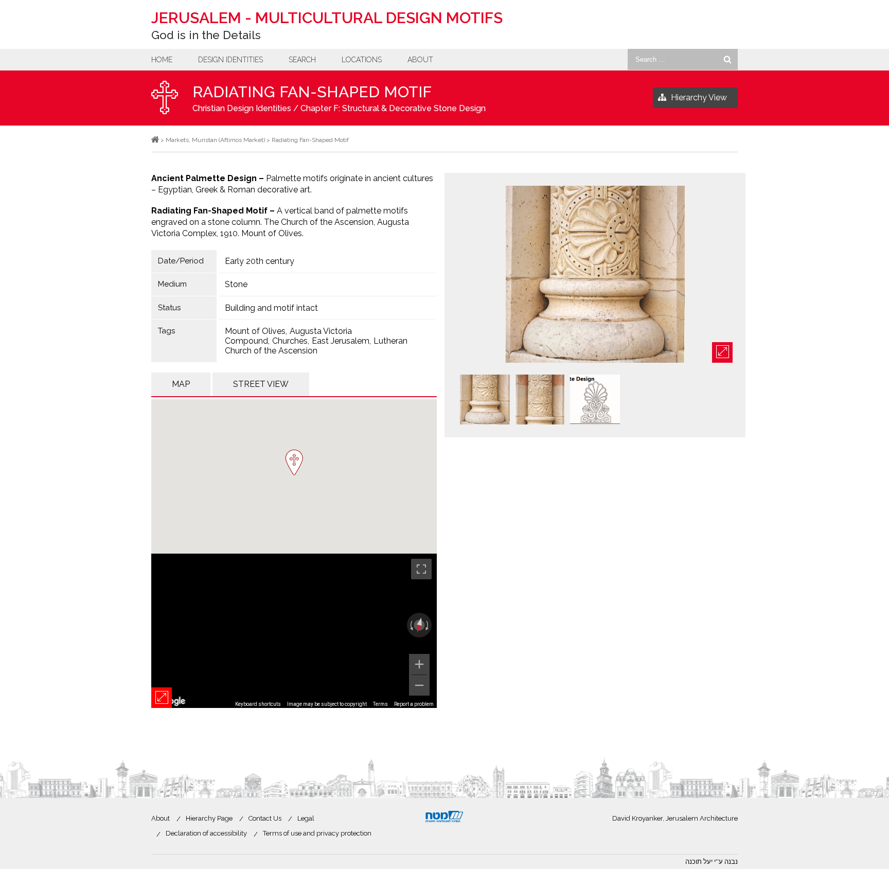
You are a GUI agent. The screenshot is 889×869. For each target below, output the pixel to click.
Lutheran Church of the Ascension (316, 346)
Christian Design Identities (241, 108)
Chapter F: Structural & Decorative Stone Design (393, 108)
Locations (362, 60)
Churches (290, 341)
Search (302, 60)
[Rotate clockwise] (428, 625)
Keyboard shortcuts (258, 704)
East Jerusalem (340, 341)
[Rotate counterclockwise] (410, 625)
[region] (294, 631)
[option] (595, 275)
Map (181, 384)
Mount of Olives (255, 331)
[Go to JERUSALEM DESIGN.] (155, 140)
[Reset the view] (419, 625)
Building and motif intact (271, 308)
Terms (380, 704)
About (420, 60)
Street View (261, 384)
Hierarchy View (699, 97)
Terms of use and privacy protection (317, 833)
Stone (236, 284)
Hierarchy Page (209, 818)
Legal (305, 818)
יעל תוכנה (699, 861)
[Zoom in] (419, 664)
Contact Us (264, 818)
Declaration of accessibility (206, 833)
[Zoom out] (419, 685)
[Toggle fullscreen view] (421, 569)
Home (161, 60)
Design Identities (230, 60)
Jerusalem (327, 18)
